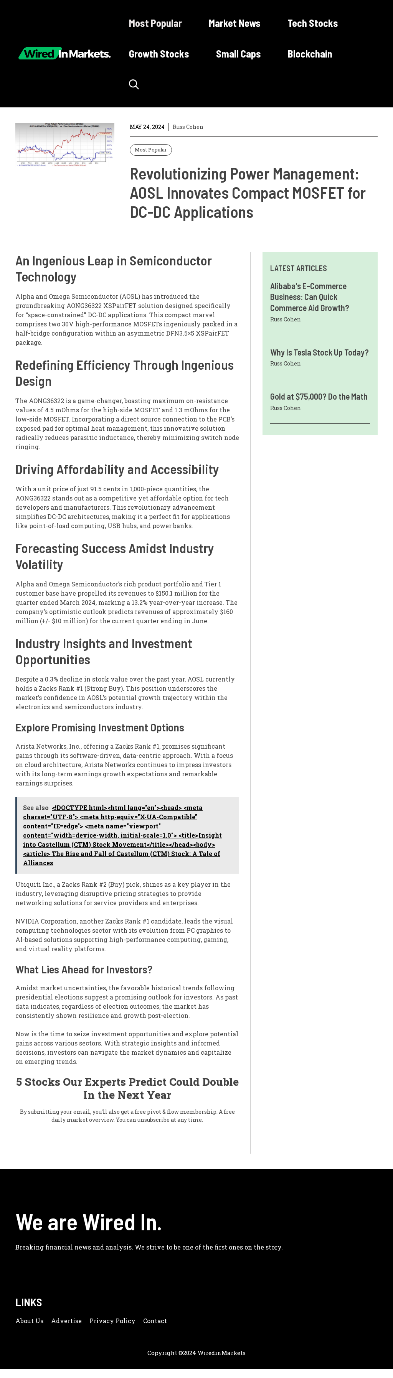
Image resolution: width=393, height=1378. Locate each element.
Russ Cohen (188, 126)
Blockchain (310, 53)
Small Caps (238, 53)
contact (155, 1321)
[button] (134, 84)
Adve (59, 1321)
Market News (235, 23)
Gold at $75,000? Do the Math (319, 396)
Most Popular (155, 23)
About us (29, 1321)
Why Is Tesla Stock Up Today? (319, 352)
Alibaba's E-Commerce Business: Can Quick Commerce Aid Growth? (309, 297)
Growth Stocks (159, 53)
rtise (75, 1321)
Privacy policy (112, 1321)
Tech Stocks (312, 23)
